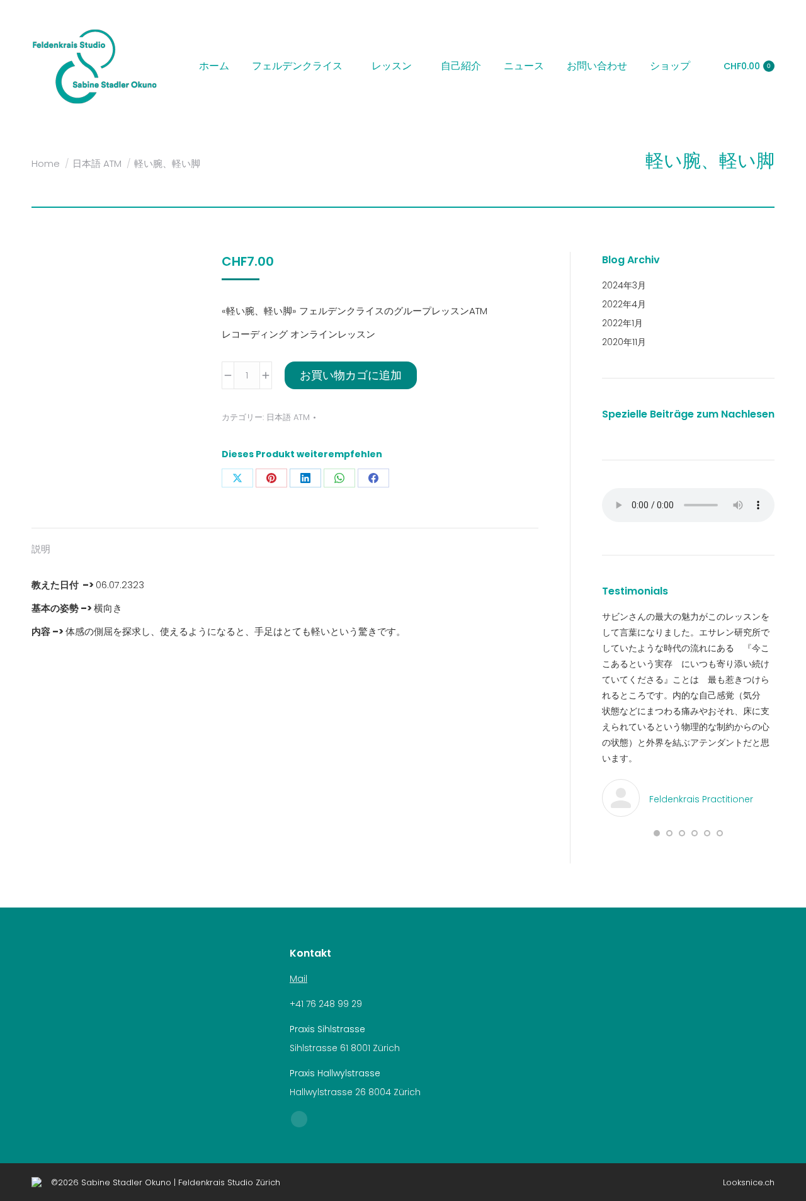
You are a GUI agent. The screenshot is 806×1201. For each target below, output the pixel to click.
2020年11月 (624, 342)
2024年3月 (624, 285)
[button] (657, 833)
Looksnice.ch (749, 1182)
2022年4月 (624, 304)
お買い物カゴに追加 (351, 375)
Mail (298, 978)
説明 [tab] (40, 548)
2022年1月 (622, 323)
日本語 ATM (288, 417)
